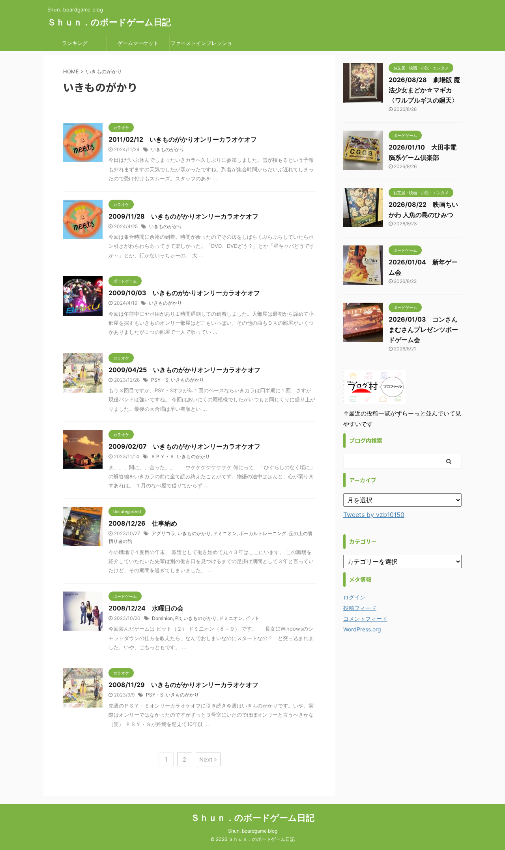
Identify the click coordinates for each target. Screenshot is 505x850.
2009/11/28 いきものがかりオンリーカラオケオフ (183, 216)
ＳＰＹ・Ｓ (162, 456)
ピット (252, 618)
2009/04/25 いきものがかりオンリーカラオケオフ (184, 370)
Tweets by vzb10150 (373, 515)
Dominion (162, 618)
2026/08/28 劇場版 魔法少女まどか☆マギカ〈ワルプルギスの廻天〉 (424, 90)
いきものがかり (167, 149)
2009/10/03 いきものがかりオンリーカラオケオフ (184, 293)
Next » (208, 759)
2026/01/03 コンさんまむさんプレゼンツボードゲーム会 (423, 329)
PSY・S (159, 380)
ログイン (354, 597)
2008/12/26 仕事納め (142, 523)
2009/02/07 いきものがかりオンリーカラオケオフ (184, 446)
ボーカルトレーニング (262, 533)
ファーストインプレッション (201, 45)
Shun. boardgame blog (252, 831)
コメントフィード (365, 618)
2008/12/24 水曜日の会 (145, 608)
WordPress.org (362, 629)
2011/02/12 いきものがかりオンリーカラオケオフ (182, 139)
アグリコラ (163, 533)
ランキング (75, 43)
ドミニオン (225, 533)
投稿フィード (359, 608)
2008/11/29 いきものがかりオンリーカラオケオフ (183, 685)
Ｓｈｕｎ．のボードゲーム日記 (109, 22)
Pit (178, 618)
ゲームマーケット (138, 43)
